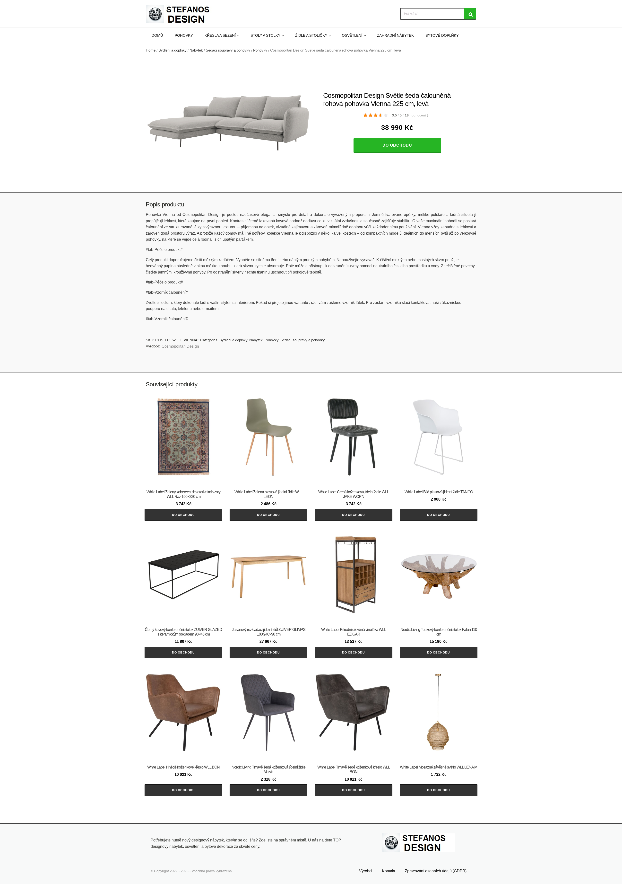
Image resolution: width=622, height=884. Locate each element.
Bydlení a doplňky (172, 50)
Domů (157, 35)
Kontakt (388, 871)
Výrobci (365, 871)
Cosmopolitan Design (180, 346)
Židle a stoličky (311, 35)
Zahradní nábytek (395, 35)
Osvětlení (352, 35)
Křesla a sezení (220, 35)
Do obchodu (397, 145)
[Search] (470, 13)
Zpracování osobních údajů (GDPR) (435, 871)
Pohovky (184, 35)
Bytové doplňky (442, 35)
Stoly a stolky (265, 35)
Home (151, 50)
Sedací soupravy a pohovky (228, 50)
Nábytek (196, 50)
